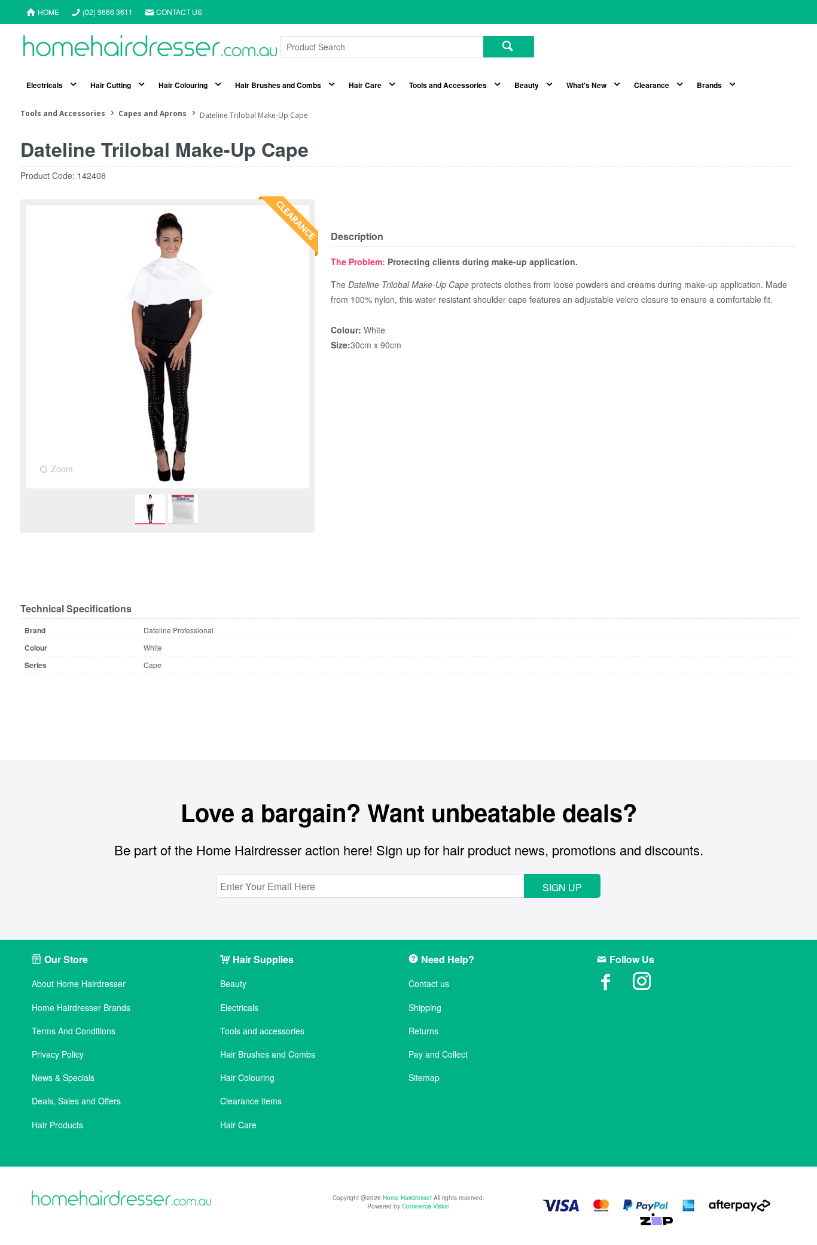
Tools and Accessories (448, 85)
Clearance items (251, 1101)
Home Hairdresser (407, 1198)
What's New (586, 85)
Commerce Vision (426, 1206)
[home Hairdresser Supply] (150, 49)
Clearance (651, 85)
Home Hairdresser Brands (81, 1007)
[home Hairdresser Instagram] (651, 985)
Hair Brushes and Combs (278, 85)
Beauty (526, 85)
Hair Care (365, 85)
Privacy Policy (58, 1054)
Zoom (62, 469)
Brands (709, 85)
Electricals (44, 85)
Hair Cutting (110, 85)
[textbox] (381, 46)
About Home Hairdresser (79, 983)
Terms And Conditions (73, 1031)
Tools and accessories (262, 1031)
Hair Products (57, 1125)
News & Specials (63, 1077)
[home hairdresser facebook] (615, 985)
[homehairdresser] (121, 1199)
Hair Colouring (183, 85)
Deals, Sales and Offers (76, 1101)
